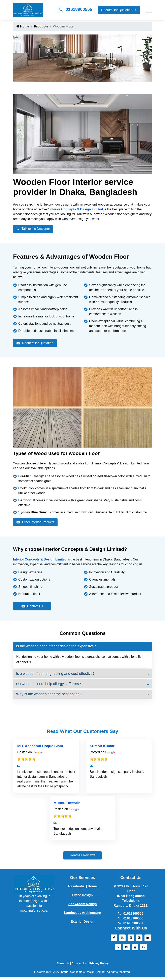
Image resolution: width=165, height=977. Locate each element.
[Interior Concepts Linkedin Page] (148, 938)
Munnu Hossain (67, 803)
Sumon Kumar (102, 746)
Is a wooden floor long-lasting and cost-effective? (55, 674)
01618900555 (78, 9)
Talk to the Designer (35, 228)
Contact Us (34, 606)
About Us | (64, 963)
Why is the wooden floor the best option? (48, 694)
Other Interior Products (37, 522)
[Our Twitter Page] (131, 938)
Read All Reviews (82, 855)
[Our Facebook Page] (114, 938)
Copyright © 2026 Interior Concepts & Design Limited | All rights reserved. (84, 971)
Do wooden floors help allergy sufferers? (48, 684)
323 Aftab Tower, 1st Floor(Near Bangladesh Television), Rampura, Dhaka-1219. (130, 896)
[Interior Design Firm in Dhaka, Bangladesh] (34, 884)
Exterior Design (82, 921)
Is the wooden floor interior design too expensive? (56, 646)
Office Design (82, 895)
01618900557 (133, 923)
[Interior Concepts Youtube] (122, 938)
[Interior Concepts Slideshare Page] (135, 948)
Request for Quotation (117, 10)
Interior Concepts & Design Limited (76, 209)
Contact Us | (80, 963)
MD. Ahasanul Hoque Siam (40, 746)
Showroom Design (82, 904)
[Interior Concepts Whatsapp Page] (118, 948)
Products (41, 26)
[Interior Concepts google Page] (143, 948)
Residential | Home (82, 886)
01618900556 (133, 918)
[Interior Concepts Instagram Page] (126, 948)
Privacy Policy (99, 963)
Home (24, 26)
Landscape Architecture (82, 912)
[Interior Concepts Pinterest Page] (139, 938)
